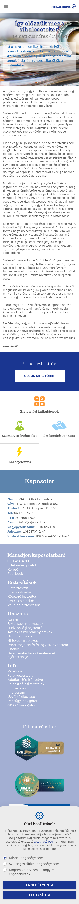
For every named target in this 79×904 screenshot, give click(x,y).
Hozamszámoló (19, 636)
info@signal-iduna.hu (34, 522)
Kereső (12, 569)
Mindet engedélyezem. (26, 858)
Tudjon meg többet (39, 376)
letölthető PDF (44, 841)
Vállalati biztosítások (23, 605)
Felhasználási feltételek (25, 684)
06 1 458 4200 (18, 561)
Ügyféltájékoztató (21, 697)
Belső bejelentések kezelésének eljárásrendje (31, 655)
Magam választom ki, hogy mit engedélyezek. (33, 872)
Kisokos (13, 649)
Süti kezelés (16, 688)
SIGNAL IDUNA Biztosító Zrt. (58, 6)
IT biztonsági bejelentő (24, 628)
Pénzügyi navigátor (22, 701)
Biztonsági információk (25, 624)
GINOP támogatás (21, 705)
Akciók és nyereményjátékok (29, 632)
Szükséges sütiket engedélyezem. (34, 864)
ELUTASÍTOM (39, 895)
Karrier (13, 619)
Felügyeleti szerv (20, 675)
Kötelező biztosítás (22, 596)
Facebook (15, 574)
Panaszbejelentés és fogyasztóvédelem (37, 645)
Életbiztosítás (17, 588)
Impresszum (16, 692)
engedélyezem (39, 885)
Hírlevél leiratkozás (22, 641)
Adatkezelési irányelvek (26, 680)
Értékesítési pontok (22, 565)
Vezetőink (15, 671)
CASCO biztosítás (20, 601)
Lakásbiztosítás (19, 592)
